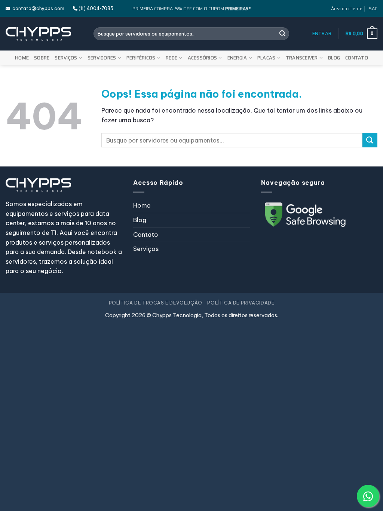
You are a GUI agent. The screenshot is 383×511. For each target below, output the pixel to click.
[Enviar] (282, 33)
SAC (373, 8)
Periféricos (141, 58)
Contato (356, 58)
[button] (322, 33)
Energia (237, 58)
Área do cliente (346, 8)
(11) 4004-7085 (95, 8)
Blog (334, 58)
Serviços (66, 58)
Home (22, 58)
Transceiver (302, 58)
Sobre (41, 58)
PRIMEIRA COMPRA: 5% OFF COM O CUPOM (191, 8)
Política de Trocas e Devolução (155, 303)
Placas (266, 58)
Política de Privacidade (240, 303)
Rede (171, 58)
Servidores (102, 58)
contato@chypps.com (37, 8)
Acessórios (202, 58)
